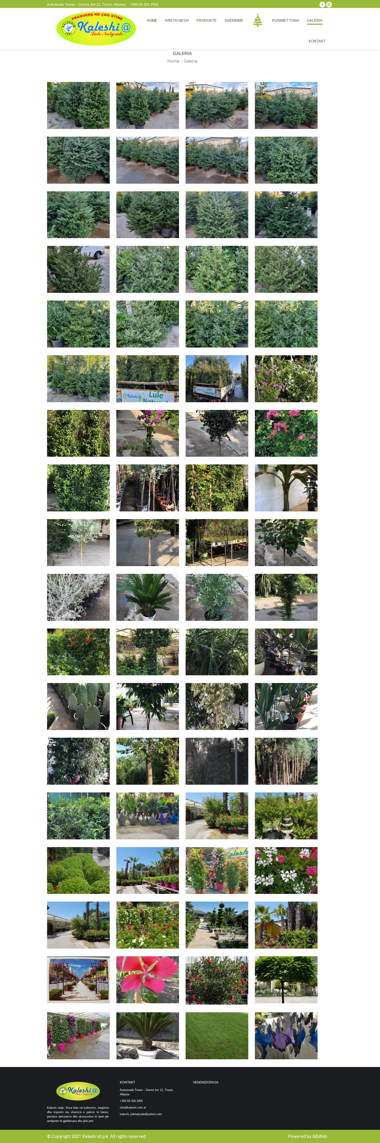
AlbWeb (319, 1136)
